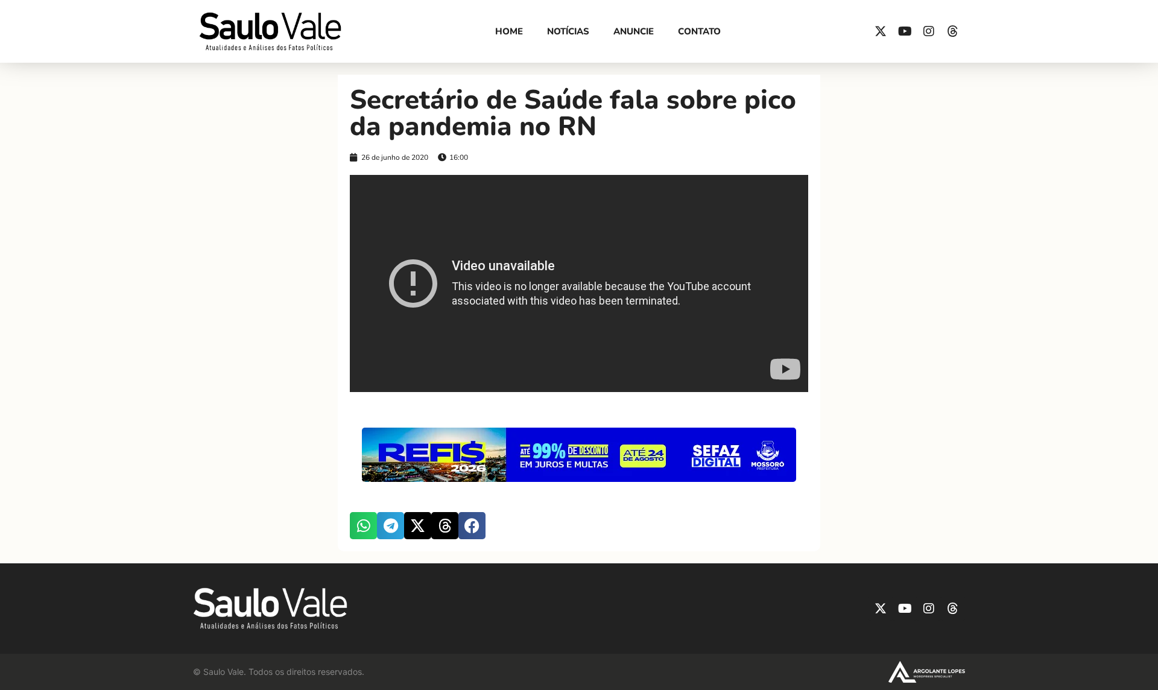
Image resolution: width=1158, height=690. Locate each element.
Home (509, 31)
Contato (699, 31)
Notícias (568, 31)
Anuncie (633, 31)
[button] (363, 525)
